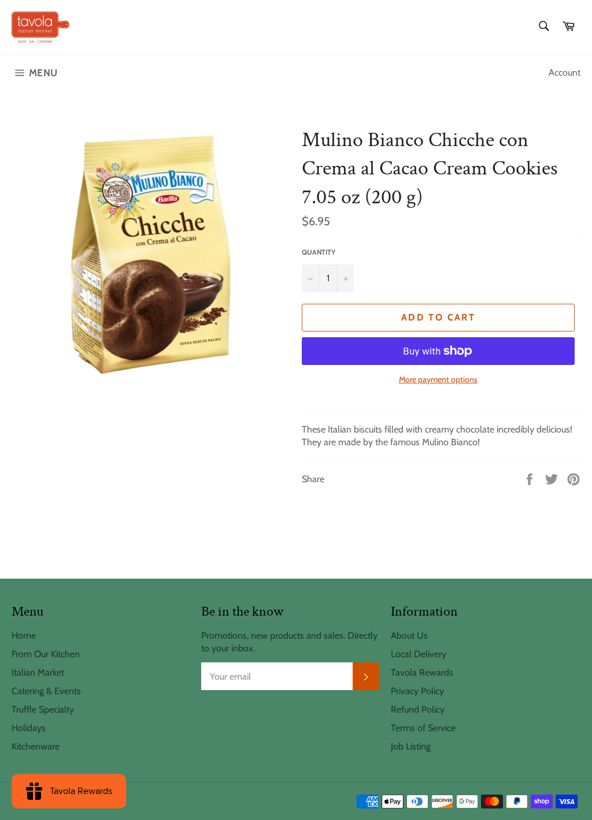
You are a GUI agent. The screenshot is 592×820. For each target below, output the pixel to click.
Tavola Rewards (422, 672)
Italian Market (38, 672)
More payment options (438, 379)
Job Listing (411, 746)
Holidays (29, 727)
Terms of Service (423, 727)
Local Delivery (418, 653)
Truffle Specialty (43, 709)
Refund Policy (418, 709)
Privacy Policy (417, 690)
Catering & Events (46, 690)
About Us (409, 635)
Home (24, 635)
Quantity (318, 252)
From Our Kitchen (46, 653)
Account (564, 72)
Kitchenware (36, 746)
